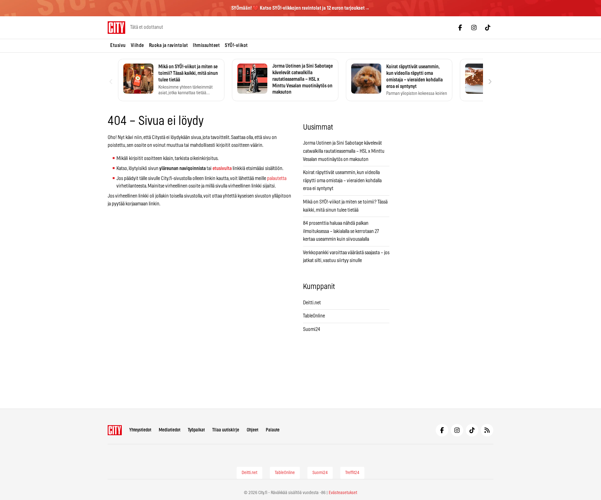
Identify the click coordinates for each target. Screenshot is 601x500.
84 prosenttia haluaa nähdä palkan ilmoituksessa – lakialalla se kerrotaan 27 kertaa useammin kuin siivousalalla (341, 231)
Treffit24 (352, 473)
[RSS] (487, 430)
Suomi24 (311, 329)
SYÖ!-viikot (236, 45)
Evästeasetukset (343, 493)
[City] (115, 430)
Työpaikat (196, 430)
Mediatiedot (169, 430)
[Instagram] (474, 27)
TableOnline (314, 315)
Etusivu (118, 45)
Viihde (137, 45)
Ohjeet (252, 430)
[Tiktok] (487, 27)
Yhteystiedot (140, 430)
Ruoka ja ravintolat (168, 45)
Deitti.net (312, 302)
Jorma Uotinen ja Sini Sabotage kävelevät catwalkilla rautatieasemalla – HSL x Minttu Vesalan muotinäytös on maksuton (343, 151)
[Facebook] (460, 27)
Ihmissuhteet (206, 45)
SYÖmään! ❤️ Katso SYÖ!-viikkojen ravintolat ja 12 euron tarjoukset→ (300, 8)
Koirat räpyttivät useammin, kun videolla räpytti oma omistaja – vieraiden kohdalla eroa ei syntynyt (342, 180)
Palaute (273, 430)
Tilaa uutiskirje (225, 430)
